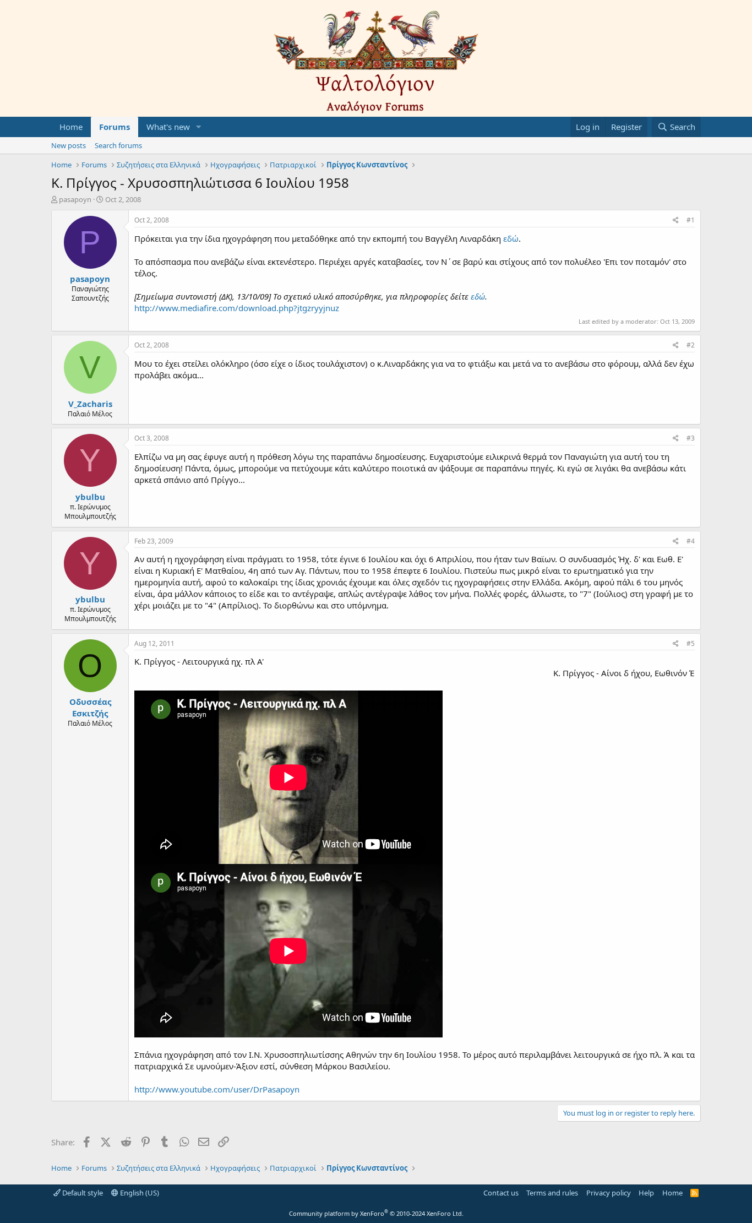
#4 (690, 541)
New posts (68, 145)
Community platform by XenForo (376, 1213)
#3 (690, 438)
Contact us (501, 1193)
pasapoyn (75, 199)
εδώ (511, 238)
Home (71, 126)
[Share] (676, 220)
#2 (690, 345)
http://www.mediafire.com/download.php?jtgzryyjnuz (236, 307)
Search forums (118, 145)
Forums (114, 126)
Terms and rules (552, 1193)
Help (646, 1193)
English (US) (138, 1193)
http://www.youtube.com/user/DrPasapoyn (216, 1089)
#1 (690, 220)
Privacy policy (608, 1193)
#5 (690, 643)
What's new (168, 126)
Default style (82, 1193)
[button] (198, 127)
